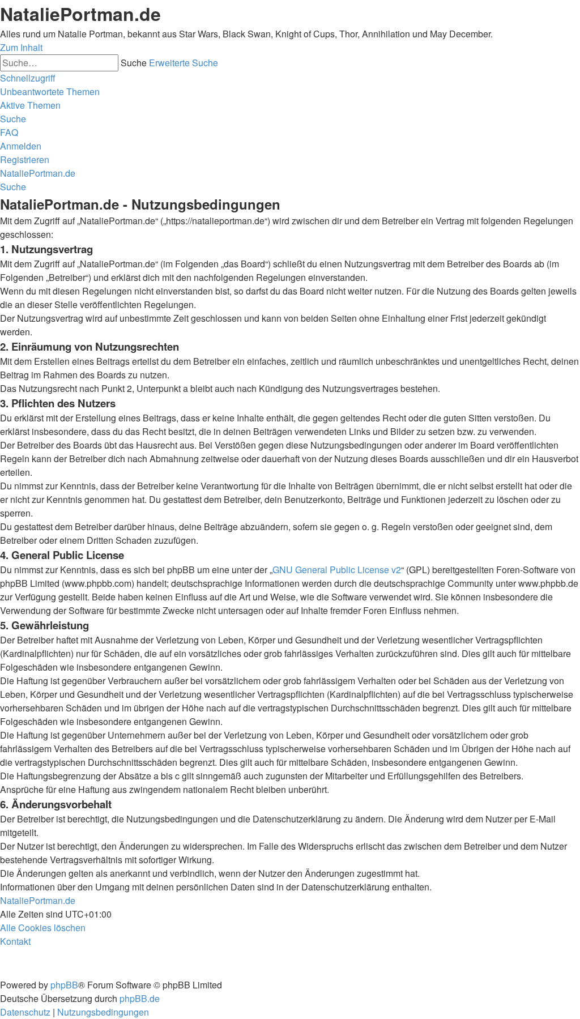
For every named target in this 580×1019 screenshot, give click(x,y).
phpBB (64, 984)
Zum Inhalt (21, 47)
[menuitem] (50, 91)
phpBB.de (140, 998)
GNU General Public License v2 (336, 569)
